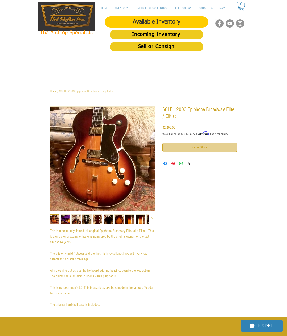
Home (53, 91)
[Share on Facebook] (165, 163)
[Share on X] (189, 163)
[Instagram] (240, 23)
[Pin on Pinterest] (173, 163)
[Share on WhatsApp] (181, 163)
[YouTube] (230, 23)
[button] (241, 6)
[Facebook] (219, 23)
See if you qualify (219, 134)
